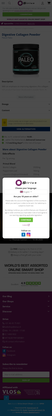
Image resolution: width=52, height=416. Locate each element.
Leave (25, 225)
